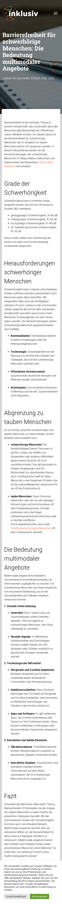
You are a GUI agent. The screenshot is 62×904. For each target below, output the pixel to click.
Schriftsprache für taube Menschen (31, 528)
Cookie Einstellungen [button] (16, 896)
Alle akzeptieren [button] (39, 896)
